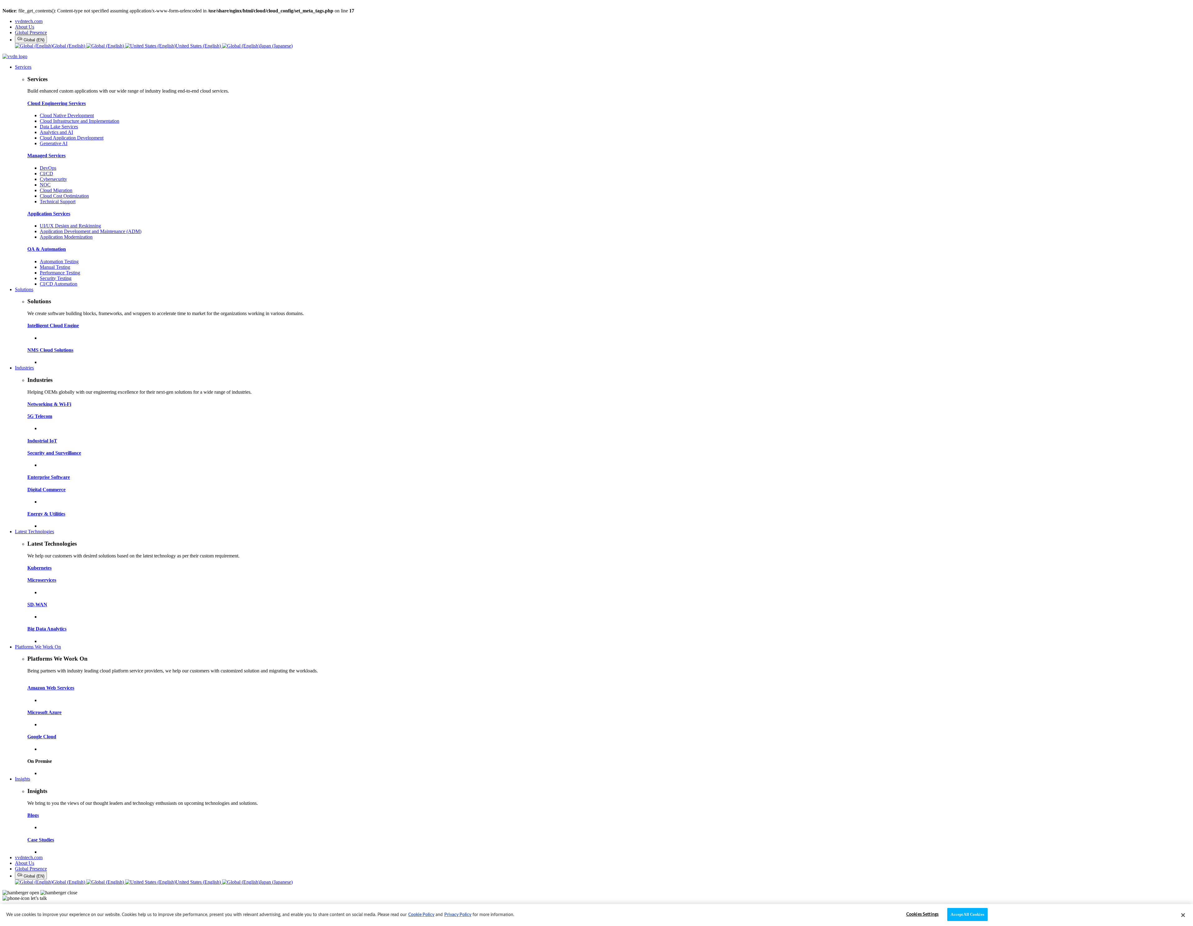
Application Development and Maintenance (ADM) (90, 231)
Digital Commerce (46, 489)
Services (23, 67)
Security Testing (55, 278)
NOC (45, 184)
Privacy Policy (457, 915)
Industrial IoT (42, 440)
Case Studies (40, 839)
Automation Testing (59, 261)
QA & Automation (46, 249)
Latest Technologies (34, 531)
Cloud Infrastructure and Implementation (79, 121)
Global (69, 45)
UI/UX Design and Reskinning (70, 225)
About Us (24, 27)
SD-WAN (37, 604)
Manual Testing (55, 267)
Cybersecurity (53, 179)
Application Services (48, 213)
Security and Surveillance (54, 453)
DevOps (48, 168)
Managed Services (46, 155)
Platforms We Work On (38, 646)
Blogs (33, 815)
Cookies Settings (922, 914)
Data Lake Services (59, 126)
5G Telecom (39, 416)
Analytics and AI (56, 132)
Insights (22, 779)
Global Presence (31, 32)
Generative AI (53, 143)
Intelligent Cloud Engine (53, 325)
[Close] (1183, 915)
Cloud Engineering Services (56, 103)
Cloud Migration (56, 190)
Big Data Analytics (46, 628)
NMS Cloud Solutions (50, 350)
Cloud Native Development (67, 115)
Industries (24, 367)
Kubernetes (39, 568)
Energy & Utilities (46, 513)
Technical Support (57, 201)
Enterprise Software (48, 477)
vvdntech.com (29, 21)
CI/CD (46, 173)
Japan (276, 45)
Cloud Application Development (71, 137)
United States (198, 45)
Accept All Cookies (967, 914)
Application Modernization (66, 237)
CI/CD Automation (58, 284)
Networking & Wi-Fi (49, 404)
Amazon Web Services (50, 687)
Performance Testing (60, 272)
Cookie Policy (421, 915)
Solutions (24, 289)
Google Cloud (41, 736)
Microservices (41, 580)
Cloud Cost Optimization (64, 196)
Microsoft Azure (44, 712)
